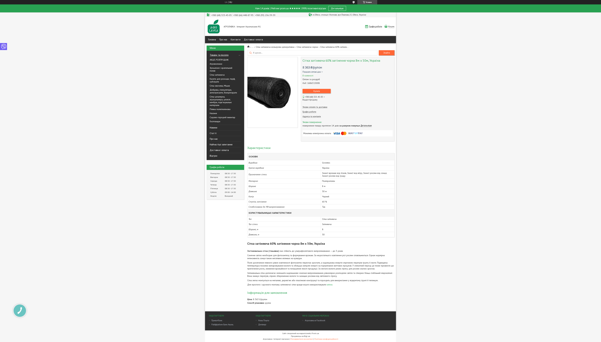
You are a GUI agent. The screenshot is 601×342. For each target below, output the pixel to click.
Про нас (223, 39)
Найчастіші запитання (221, 144)
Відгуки (213, 155)
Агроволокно (216, 63)
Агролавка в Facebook (315, 320)
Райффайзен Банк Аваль (222, 324)
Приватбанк (216, 320)
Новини (213, 127)
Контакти (236, 39)
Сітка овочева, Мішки (220, 85)
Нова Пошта (263, 320)
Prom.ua (315, 333)
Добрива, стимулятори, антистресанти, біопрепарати (223, 91)
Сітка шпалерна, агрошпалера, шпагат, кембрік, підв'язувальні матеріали (221, 101)
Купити (316, 91)
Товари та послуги (219, 55)
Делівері (262, 324)
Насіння (213, 113)
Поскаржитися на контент (301, 339)
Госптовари (215, 121)
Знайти (386, 53)
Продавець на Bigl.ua (300, 336)
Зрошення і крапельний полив (221, 69)
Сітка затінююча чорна (307, 47)
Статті (213, 133)
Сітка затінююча (217, 74)
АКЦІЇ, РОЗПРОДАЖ (219, 59)
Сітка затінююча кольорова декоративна (275, 47)
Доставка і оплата (253, 39)
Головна (212, 39)
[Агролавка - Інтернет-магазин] (214, 27)
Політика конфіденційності (326, 339)
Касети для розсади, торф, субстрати (222, 80)
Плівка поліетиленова (220, 109)
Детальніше (337, 8)
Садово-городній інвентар (222, 117)
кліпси (329, 284)
